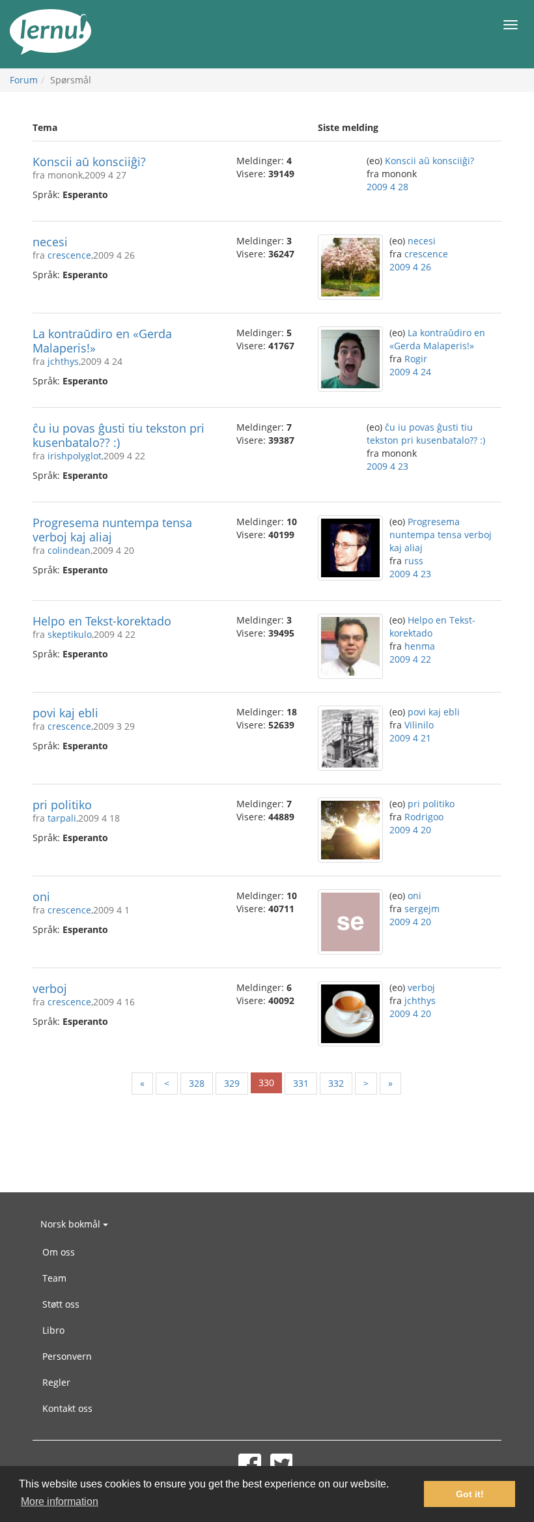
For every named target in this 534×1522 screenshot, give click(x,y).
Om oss (58, 1252)
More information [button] (59, 1501)
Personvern (67, 1356)
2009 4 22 (410, 659)
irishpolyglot (75, 456)
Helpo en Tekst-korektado (102, 621)
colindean (69, 550)
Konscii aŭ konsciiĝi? (89, 161)
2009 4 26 (410, 267)
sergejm (422, 908)
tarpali (62, 818)
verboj (50, 988)
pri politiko (62, 804)
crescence (69, 255)
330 (266, 1082)
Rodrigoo (423, 817)
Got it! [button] (470, 1494)
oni (41, 896)
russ (413, 560)
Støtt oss (60, 1304)
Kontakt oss (67, 1408)
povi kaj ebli (65, 713)
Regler (56, 1382)
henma (419, 646)
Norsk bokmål (71, 1224)
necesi (50, 242)
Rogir (415, 358)
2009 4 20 (410, 830)
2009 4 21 (410, 738)
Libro (53, 1330)
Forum (24, 80)
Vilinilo (419, 725)
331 (301, 1083)
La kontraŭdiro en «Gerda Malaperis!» (102, 341)
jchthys (63, 361)
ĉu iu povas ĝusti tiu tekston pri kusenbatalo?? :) (118, 435)
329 (232, 1083)
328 (196, 1083)
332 (336, 1083)
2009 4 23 (387, 466)
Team (54, 1278)
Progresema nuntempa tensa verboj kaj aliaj (112, 530)
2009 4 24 (410, 372)
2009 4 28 (387, 186)
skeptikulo (70, 634)
